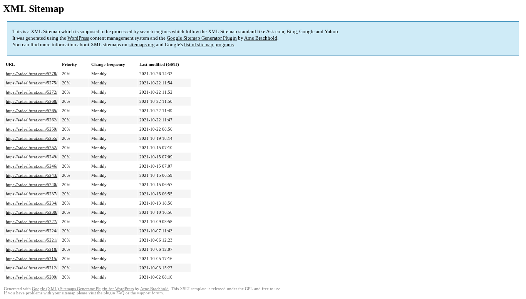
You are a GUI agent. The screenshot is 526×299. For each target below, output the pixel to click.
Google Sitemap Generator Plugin (202, 38)
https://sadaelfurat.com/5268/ (31, 101)
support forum (150, 293)
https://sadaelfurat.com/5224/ (31, 230)
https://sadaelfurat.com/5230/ (31, 212)
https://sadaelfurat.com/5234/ (31, 203)
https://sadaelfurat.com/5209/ (31, 277)
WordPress (78, 38)
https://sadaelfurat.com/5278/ (31, 73)
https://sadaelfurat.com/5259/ (31, 129)
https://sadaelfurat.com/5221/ (31, 240)
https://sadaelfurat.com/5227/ (31, 221)
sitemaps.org (142, 44)
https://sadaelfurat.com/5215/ (31, 258)
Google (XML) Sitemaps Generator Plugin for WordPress (83, 289)
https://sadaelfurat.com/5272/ (31, 92)
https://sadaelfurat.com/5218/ (31, 249)
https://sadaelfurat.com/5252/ (31, 147)
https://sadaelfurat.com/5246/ (31, 166)
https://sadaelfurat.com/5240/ (31, 184)
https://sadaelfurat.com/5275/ (31, 83)
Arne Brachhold (260, 38)
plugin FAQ (114, 293)
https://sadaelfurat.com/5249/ (31, 157)
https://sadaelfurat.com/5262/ (31, 120)
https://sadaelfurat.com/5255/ (31, 138)
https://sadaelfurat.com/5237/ (31, 193)
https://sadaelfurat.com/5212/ (31, 267)
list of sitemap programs (209, 44)
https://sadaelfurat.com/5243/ (31, 175)
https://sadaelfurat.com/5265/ (31, 110)
